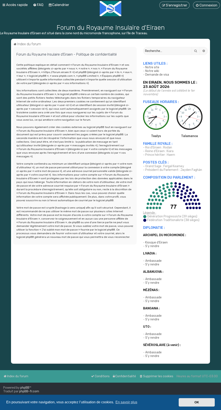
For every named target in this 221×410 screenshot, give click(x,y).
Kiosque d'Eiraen (156, 242)
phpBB (24, 388)
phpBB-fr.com (29, 391)
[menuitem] (156, 376)
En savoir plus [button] (126, 402)
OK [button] (196, 402)
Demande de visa (157, 74)
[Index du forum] (110, 8)
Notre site (152, 67)
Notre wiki (152, 71)
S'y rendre (152, 246)
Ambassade (153, 261)
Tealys (156, 136)
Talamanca (189, 136)
